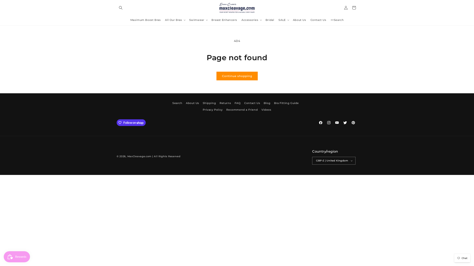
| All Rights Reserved (166, 156)
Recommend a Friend (242, 109)
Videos (266, 109)
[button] (121, 8)
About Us (192, 103)
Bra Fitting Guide (286, 103)
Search (177, 103)
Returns (225, 103)
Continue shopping (237, 76)
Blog (267, 103)
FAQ (238, 103)
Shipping (209, 103)
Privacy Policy (213, 109)
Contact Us (252, 103)
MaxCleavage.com (139, 156)
